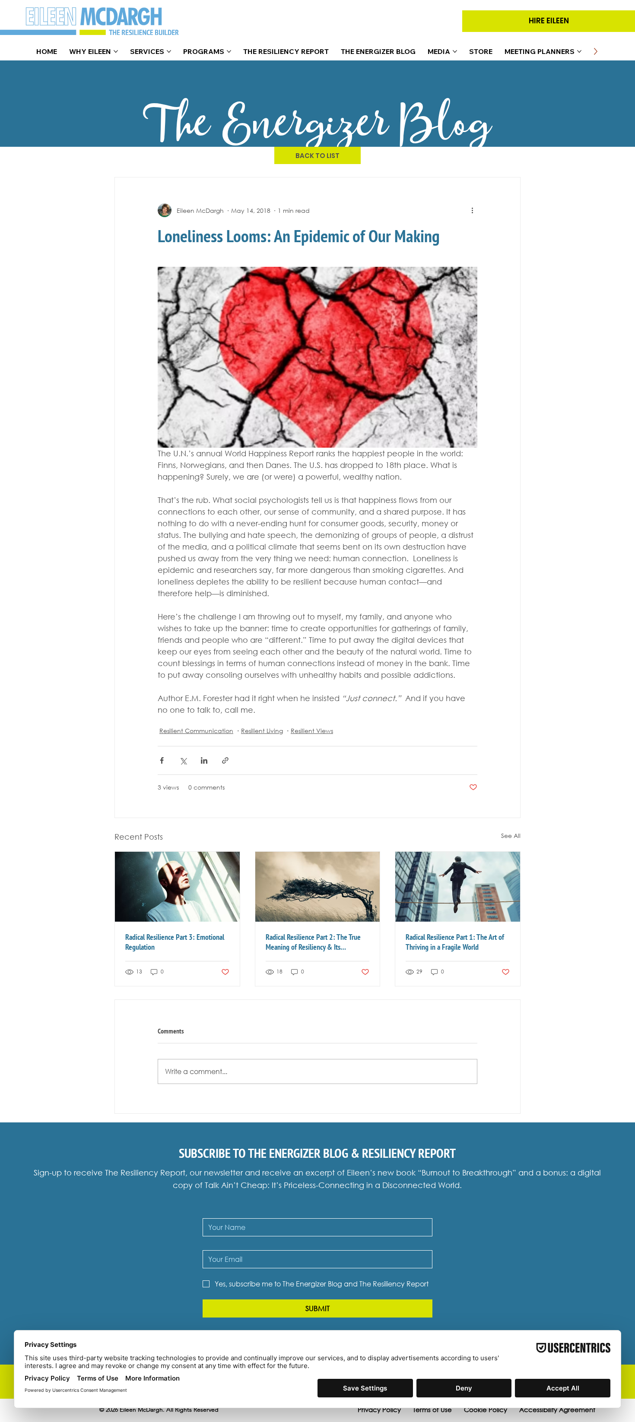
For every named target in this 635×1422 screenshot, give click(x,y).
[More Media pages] (455, 51)
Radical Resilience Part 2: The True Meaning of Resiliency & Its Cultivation (313, 942)
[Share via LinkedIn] (204, 760)
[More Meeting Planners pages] (579, 51)
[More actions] (472, 210)
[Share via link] (225, 760)
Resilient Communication (196, 731)
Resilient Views (312, 731)
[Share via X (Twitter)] (183, 760)
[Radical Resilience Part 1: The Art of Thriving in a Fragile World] (457, 887)
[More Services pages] (169, 51)
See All (511, 835)
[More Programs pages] (229, 51)
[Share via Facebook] (162, 760)
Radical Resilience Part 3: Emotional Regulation (174, 942)
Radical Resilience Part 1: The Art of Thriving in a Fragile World (455, 942)
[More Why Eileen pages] (116, 51)
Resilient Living (262, 731)
